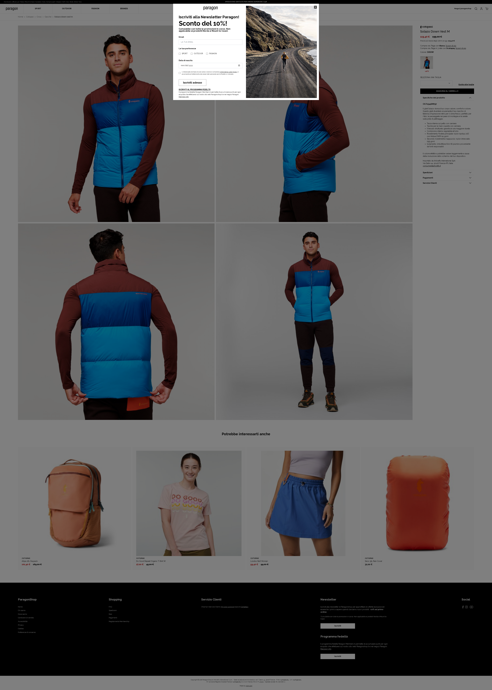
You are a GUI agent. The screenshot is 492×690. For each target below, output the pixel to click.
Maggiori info (184, 97)
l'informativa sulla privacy (228, 72)
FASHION (213, 54)
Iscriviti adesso (192, 82)
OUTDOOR (198, 54)
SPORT (185, 54)
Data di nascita (185, 60)
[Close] (315, 7)
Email (181, 37)
